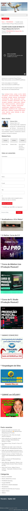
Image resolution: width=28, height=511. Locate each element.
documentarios (21, 97)
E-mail (3, 183)
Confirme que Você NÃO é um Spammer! (12, 207)
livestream (10, 102)
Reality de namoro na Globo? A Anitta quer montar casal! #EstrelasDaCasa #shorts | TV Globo (12, 455)
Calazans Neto (18, 31)
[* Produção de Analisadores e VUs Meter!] (12, 230)
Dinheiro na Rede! (4, 508)
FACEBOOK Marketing (7, 480)
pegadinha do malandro (15, 107)
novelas (8, 105)
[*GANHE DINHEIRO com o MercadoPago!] (12, 359)
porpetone (10, 110)
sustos (12, 112)
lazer (22, 100)
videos (9, 113)
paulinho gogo (5, 107)
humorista (4, 100)
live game (4, 102)
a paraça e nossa (9, 94)
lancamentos (17, 100)
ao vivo (20, 94)
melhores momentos (10, 103)
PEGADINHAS (9, 22)
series (3, 112)
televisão (17, 112)
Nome (3, 176)
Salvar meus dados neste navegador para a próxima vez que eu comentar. (12, 198)
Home (3, 22)
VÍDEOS (4, 492)
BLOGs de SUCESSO (7, 476)
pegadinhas (5, 108)
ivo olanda (10, 100)
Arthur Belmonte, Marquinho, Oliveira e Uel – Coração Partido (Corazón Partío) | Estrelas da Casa (12, 464)
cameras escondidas (14, 95)
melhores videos (20, 103)
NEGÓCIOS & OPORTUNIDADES (10, 484)
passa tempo (20, 105)
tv (20, 112)
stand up (8, 112)
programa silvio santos (19, 110)
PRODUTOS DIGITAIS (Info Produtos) (11, 488)
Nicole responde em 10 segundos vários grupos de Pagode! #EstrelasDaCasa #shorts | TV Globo (11, 440)
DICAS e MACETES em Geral (9, 478)
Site (3, 189)
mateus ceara (16, 102)
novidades (13, 105)
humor (22, 99)
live (24, 100)
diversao (15, 97)
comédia (10, 97)
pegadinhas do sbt (13, 108)
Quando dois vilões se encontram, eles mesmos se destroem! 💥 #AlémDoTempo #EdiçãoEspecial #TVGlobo (12, 431)
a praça (15, 94)
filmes (11, 99)
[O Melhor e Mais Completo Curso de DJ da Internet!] (12, 259)
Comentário (4, 156)
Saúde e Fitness (5, 490)
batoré (24, 94)
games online (17, 99)
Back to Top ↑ (25, 509)
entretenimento (5, 99)
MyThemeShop (17, 509)
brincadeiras (5, 95)
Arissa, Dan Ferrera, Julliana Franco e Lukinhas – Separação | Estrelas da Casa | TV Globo (12, 469)
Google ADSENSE (6, 482)
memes (4, 105)
